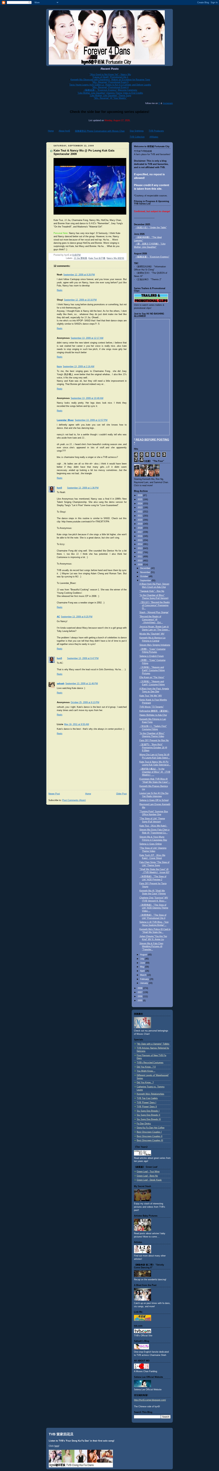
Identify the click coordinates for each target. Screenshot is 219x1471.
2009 (140, 564)
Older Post (121, 794)
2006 (140, 996)
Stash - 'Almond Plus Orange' (154, 612)
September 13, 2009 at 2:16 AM (78, 366)
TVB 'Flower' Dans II (147, 1106)
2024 (140, 503)
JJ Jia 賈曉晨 (80, 258)
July (142, 959)
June (143, 963)
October (144, 576)
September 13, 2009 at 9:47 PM (83, 658)
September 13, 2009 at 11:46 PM (81, 683)
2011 (140, 556)
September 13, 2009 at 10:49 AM (87, 398)
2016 (140, 536)
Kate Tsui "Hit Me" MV (150, 696)
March (143, 975)
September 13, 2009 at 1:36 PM (83, 488)
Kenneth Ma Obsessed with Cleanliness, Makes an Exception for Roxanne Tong (110, 79)
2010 (140, 561)
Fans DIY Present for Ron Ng (154, 740)
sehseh (60, 683)
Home (51, 131)
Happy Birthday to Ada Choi (153, 715)
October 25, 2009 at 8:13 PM (85, 702)
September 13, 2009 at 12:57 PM (91, 420)
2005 (140, 1000)
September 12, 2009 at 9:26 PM (79, 274)
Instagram (168, 103)
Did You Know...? (145, 1082)
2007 (140, 992)
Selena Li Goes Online (150, 844)
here (56, 1446)
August (144, 954)
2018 (140, 528)
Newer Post (54, 794)
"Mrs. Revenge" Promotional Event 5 (110, 82)
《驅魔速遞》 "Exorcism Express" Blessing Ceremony (110, 90)
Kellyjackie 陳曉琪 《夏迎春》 (154, 711)
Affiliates (154, 137)
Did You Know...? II (146, 1067)
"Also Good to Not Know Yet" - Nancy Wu (110, 74)
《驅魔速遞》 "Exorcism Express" (152, 257)
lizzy (59, 366)
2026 (140, 495)
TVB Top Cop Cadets (147, 1098)
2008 (140, 988)
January (144, 983)
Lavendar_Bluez (65, 420)
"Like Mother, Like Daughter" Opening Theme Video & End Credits (110, 93)
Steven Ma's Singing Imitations (154, 645)
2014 (140, 544)
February (145, 979)
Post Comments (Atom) (74, 800)
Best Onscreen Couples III (150, 1140)
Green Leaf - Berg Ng (147, 1176)
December (145, 568)
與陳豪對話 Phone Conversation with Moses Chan (100, 131)
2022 (140, 511)
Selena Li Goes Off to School (154, 800)
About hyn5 (64, 131)
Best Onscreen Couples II (149, 1136)
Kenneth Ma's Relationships (150, 1094)
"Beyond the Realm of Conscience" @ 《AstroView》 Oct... (151, 619)
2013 (140, 548)
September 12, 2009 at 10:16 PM (80, 300)
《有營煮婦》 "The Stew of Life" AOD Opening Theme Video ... (153, 908)
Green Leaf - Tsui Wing (148, 1171)
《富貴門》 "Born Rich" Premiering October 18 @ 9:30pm (153, 747)
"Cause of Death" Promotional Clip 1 (110, 77)
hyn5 (59, 488)
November (145, 572)
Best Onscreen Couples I (149, 1132)
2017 (140, 532)
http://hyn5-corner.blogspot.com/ (150, 1400)
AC (58, 617)
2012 (140, 552)
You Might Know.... (146, 1071)
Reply (59, 290)
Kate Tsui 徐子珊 (96, 258)
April (142, 971)
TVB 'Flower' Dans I (146, 1102)
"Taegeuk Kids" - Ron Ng (151, 591)
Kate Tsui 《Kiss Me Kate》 (153, 826)
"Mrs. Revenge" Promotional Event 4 (110, 87)
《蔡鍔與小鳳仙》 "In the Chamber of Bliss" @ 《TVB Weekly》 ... (154, 772)
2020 (140, 520)
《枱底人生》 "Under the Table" (151, 227)
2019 (140, 524)
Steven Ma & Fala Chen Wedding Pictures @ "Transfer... (151, 946)
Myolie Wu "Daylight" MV (151, 634)
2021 (140, 516)
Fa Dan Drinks (144, 1123)
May (142, 967)
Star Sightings (137, 131)
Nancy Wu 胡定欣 (115, 258)
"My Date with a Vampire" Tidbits (153, 1044)
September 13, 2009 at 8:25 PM (76, 617)
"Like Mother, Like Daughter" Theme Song (110, 95)
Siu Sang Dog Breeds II (148, 1115)
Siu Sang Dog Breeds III (149, 1119)
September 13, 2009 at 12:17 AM (87, 338)
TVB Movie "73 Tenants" (151, 707)
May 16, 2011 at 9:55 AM (76, 724)
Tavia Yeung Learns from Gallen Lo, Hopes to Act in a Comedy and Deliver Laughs (110, 84)
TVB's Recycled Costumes (150, 1062)
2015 (140, 540)
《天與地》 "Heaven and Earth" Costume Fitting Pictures (152, 670)
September (146, 580)
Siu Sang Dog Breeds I (148, 1111)
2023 (140, 507)
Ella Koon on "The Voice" (151, 677)
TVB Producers (156, 131)
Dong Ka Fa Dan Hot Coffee (150, 1128)
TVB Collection (137, 137)
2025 (140, 499)
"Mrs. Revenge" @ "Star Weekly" (110, 98)
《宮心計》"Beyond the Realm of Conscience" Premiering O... (154, 605)
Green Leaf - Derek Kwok (149, 1180)
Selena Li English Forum (151, 656)
